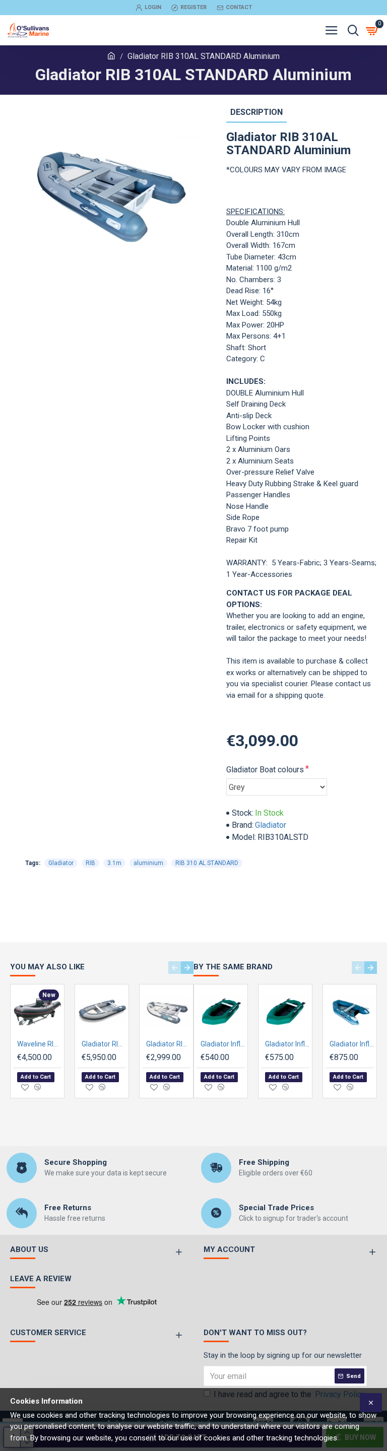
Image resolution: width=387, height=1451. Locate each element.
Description (256, 112)
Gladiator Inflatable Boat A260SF (223, 1044)
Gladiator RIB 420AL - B (104, 1044)
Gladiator (270, 825)
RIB (90, 863)
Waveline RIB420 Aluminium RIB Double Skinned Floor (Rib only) (39, 1044)
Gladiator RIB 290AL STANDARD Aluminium (168, 1044)
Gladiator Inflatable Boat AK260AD (352, 1044)
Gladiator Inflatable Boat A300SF (287, 1044)
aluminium (148, 863)
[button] (174, 967)
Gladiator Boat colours (265, 769)
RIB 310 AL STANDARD (206, 863)
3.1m (114, 863)
